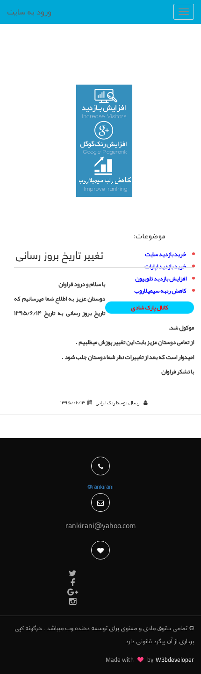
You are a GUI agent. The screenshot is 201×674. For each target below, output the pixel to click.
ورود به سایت (29, 11)
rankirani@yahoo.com (100, 526)
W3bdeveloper (175, 660)
